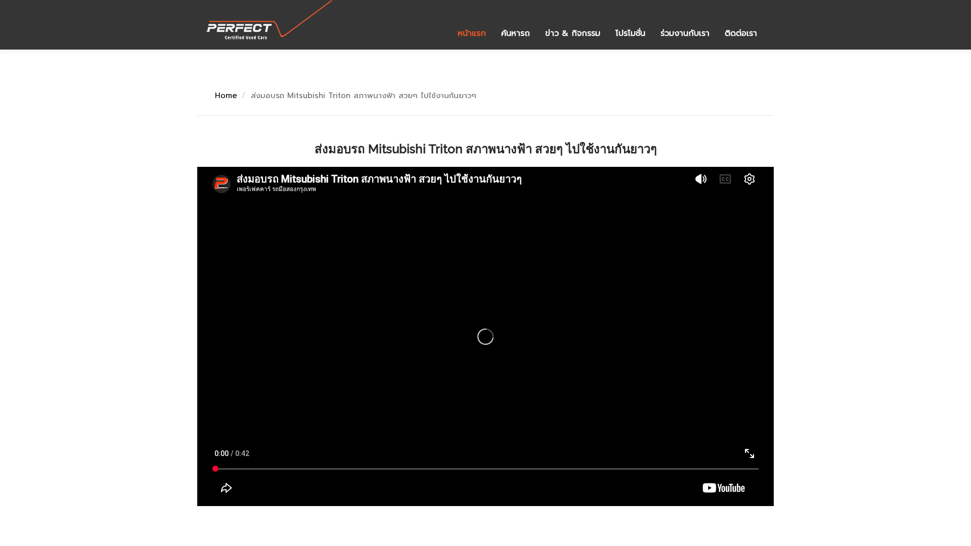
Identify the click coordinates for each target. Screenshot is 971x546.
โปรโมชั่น (630, 33)
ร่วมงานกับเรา (685, 33)
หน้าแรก (472, 33)
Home (226, 95)
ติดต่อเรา (741, 33)
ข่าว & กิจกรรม (572, 33)
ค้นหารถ (515, 33)
